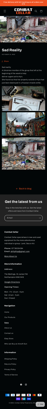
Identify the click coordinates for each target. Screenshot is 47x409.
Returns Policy (10, 364)
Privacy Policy (10, 369)
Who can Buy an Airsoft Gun (15, 344)
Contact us (8, 333)
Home (6, 312)
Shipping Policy (10, 359)
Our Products (9, 317)
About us (8, 328)
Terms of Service (11, 375)
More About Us (10, 256)
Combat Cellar (19, 403)
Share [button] (6, 61)
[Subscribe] (39, 218)
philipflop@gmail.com (20, 251)
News (6, 323)
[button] (4, 11)
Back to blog (25, 188)
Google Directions (12, 282)
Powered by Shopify (31, 403)
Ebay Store (8, 338)
